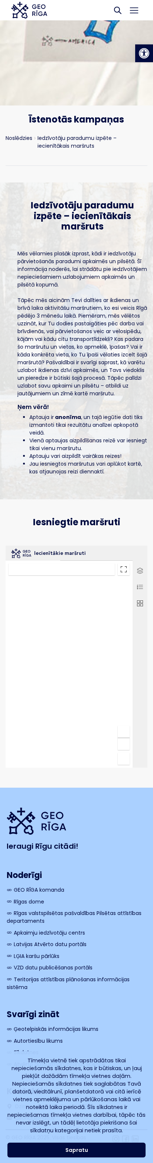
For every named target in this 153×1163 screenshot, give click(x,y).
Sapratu (76, 1150)
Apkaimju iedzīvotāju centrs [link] (49, 932)
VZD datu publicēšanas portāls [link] (53, 967)
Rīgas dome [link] (29, 901)
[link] (144, 53)
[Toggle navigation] (134, 10)
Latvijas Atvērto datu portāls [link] (50, 944)
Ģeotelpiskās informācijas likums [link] (56, 1029)
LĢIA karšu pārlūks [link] (36, 956)
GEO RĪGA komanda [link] (39, 890)
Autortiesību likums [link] (38, 1041)
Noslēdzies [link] (19, 138)
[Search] (118, 10)
